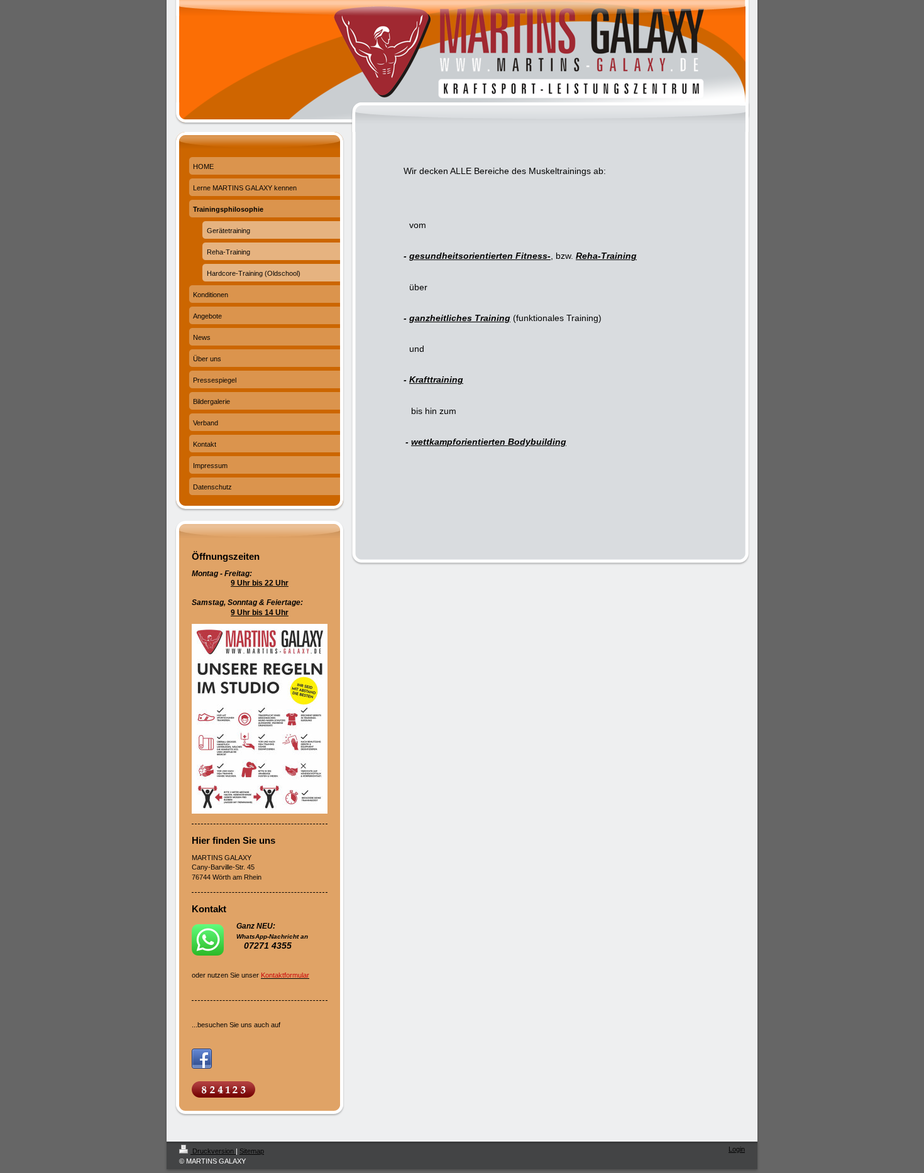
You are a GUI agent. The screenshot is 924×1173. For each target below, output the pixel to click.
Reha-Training (606, 256)
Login (737, 1149)
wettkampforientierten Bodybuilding (488, 442)
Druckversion (213, 1151)
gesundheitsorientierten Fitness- (480, 256)
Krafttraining (436, 379)
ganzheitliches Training (459, 318)
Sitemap (251, 1151)
